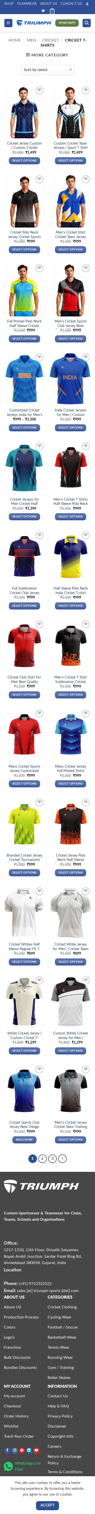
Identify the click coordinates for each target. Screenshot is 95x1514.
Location (12, 1270)
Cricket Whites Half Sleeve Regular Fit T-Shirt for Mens (24, 949)
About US (48, 3)
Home (14, 40)
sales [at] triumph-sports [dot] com (48, 1291)
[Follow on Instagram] (14, 1450)
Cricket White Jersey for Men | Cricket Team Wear (70, 949)
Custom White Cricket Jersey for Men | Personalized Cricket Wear (70, 1040)
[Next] (62, 1158)
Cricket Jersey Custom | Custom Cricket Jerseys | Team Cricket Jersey (24, 150)
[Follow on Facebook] (7, 1450)
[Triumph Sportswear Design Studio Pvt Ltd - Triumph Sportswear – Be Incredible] (33, 23)
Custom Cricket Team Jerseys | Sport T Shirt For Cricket (70, 148)
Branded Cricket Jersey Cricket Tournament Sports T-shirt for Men (24, 860)
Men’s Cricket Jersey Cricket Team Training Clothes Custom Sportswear (70, 1129)
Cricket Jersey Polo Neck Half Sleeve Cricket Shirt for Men (70, 860)
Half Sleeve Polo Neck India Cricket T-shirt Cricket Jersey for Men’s (70, 595)
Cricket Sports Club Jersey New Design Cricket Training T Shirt (24, 1127)
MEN (31, 40)
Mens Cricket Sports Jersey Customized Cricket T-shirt (24, 771)
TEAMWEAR (26, 3)
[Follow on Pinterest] (21, 1450)
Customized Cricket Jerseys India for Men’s (24, 413)
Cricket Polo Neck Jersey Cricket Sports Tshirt (24, 237)
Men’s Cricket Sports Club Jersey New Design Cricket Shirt (70, 326)
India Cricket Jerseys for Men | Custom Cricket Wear (70, 415)
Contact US (71, 3)
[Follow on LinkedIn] (29, 1450)
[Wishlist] (43, 11)
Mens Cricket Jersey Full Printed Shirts (70, 769)
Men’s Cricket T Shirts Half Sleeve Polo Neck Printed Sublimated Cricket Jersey (70, 506)
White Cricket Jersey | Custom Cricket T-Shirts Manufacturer (24, 1038)
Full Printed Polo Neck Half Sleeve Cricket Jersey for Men (24, 326)
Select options (24, 160)
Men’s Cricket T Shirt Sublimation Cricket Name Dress (70, 682)
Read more (24, 1139)
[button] (87, 4)
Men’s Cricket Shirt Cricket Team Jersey (70, 235)
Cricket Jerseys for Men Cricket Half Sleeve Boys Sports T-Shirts (24, 506)
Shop (8, 3)
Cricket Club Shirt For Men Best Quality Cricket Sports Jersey (24, 682)
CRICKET (50, 40)
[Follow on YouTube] (36, 1450)
